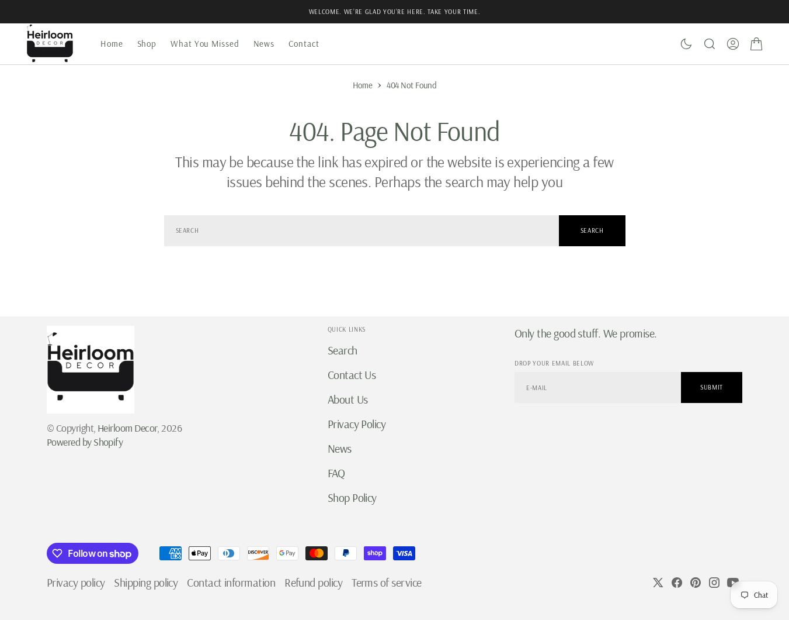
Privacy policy (76, 582)
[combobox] (361, 230)
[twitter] (658, 582)
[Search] (709, 44)
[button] (733, 44)
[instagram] (714, 582)
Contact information (231, 582)
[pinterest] (695, 582)
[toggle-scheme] (686, 44)
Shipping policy (146, 582)
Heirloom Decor (127, 428)
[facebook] (677, 582)
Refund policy (313, 582)
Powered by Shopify (85, 442)
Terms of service (386, 582)
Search (592, 230)
